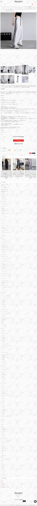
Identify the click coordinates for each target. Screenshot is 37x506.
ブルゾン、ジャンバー (5, 280)
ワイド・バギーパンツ (5, 311)
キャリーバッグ (4, 378)
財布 (2, 426)
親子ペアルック (4, 455)
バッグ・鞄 (2, 359)
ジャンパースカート (4, 438)
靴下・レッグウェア (4, 450)
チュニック (3, 227)
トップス (2, 215)
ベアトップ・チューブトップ (6, 232)
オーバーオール (4, 474)
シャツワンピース (4, 199)
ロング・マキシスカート (5, 285)
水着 (2, 321)
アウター (2, 237)
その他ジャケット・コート (5, 282)
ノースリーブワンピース (5, 194)
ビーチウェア (4, 330)
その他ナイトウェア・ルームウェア (6, 345)
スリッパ (3, 397)
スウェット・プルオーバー (5, 225)
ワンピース (3, 436)
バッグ (3, 462)
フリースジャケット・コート (6, 266)
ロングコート (4, 278)
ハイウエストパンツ (4, 299)
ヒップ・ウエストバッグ (5, 369)
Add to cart (18, 140)
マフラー (3, 419)
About (2, 480)
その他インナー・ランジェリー (6, 357)
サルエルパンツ (4, 314)
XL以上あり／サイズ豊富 (4, 184)
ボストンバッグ (4, 381)
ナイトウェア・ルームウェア (6, 429)
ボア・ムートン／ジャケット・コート (7, 270)
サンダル (3, 388)
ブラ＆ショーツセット (5, 352)
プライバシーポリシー (5, 485)
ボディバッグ (4, 371)
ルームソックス (4, 340)
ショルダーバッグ (4, 362)
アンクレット (4, 412)
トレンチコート (4, 259)
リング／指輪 (4, 409)
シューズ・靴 (3, 386)
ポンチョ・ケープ (4, 271)
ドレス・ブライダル (4, 203)
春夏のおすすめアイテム (4, 191)
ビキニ (3, 323)
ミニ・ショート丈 (4, 290)
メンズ (2, 465)
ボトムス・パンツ (3, 294)
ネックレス (3, 402)
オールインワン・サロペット (6, 213)
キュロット (3, 443)
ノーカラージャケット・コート (6, 261)
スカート (3, 445)
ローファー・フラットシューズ (6, 395)
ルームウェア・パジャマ (4, 333)
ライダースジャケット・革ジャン (6, 275)
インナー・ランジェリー (4, 347)
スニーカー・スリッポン (5, 393)
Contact (3, 483)
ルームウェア (4, 338)
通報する (34, 155)
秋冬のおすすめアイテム (4, 189)
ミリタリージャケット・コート (6, 273)
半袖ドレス (3, 206)
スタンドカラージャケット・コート (6, 247)
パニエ (3, 417)
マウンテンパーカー (4, 268)
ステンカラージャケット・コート (6, 249)
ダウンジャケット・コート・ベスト (6, 251)
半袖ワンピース (4, 196)
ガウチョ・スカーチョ (5, 309)
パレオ (3, 328)
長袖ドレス (3, 208)
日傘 (2, 424)
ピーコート (3, 263)
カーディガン (4, 223)
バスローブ (3, 342)
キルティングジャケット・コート (6, 242)
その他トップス (4, 235)
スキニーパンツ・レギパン (5, 318)
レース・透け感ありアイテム (5, 187)
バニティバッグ (4, 383)
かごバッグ (3, 376)
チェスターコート (4, 254)
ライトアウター (4, 239)
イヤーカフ (3, 407)
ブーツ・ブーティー (4, 390)
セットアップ (4, 211)
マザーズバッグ (4, 374)
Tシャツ (3, 218)
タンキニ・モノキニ (4, 326)
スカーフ (3, 400)
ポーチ (3, 385)
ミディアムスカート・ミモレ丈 (6, 287)
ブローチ (3, 414)
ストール (3, 421)
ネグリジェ (3, 335)
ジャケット (3, 472)
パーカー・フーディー (5, 230)
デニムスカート (4, 292)
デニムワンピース (4, 201)
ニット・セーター (4, 220)
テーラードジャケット (5, 256)
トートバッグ (4, 364)
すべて (4, 150)
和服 (2, 460)
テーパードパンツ (4, 306)
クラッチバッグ (4, 366)
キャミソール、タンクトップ (6, 354)
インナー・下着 (4, 431)
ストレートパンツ (4, 304)
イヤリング (3, 405)
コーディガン (4, 244)
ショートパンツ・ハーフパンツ (6, 297)
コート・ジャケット (4, 448)
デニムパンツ (4, 302)
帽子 (2, 457)
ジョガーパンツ (4, 316)
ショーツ (3, 350)
